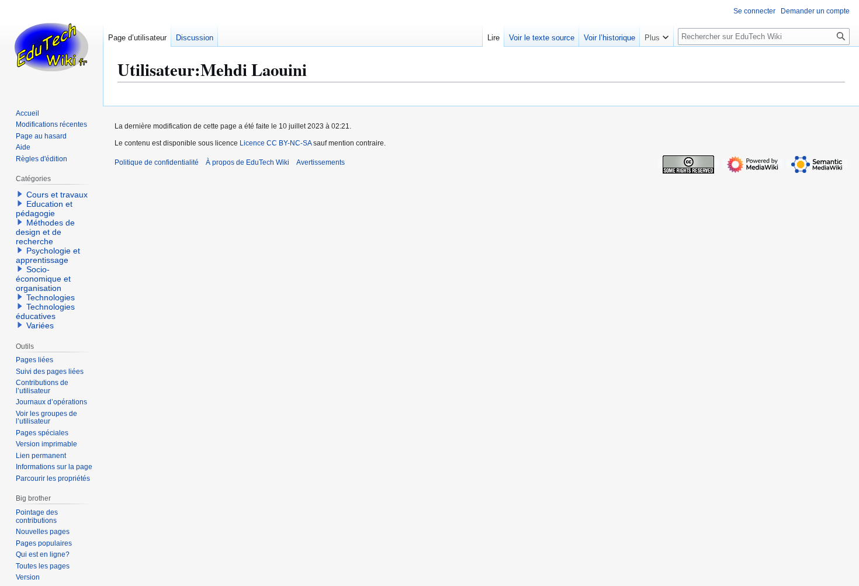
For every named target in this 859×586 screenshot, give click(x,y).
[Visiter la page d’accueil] (51, 46)
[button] (656, 35)
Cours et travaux (57, 194)
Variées (40, 325)
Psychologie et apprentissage (48, 255)
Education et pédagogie (44, 208)
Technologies (50, 297)
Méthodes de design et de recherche (45, 232)
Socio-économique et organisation (43, 279)
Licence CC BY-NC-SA (275, 143)
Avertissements (320, 162)
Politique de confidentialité (157, 162)
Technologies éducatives (45, 311)
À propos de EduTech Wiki (247, 162)
